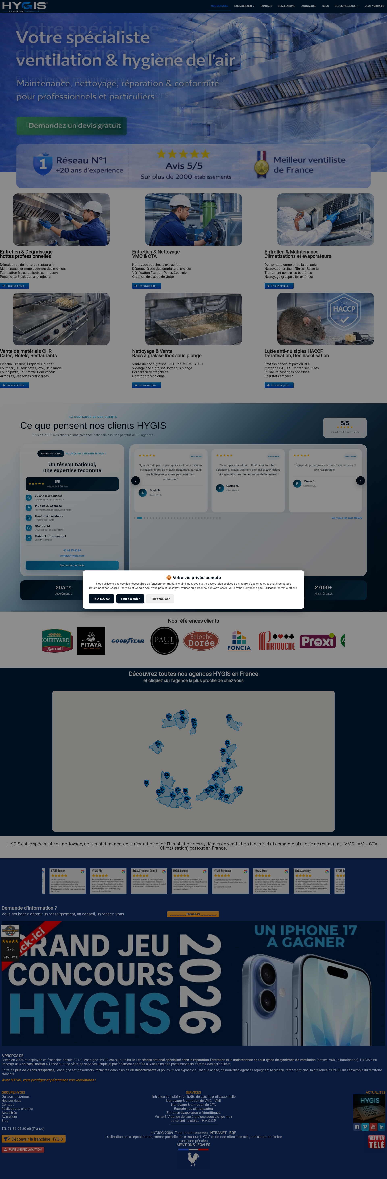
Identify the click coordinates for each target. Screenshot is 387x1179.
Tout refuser (101, 598)
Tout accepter (130, 598)
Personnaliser (160, 598)
